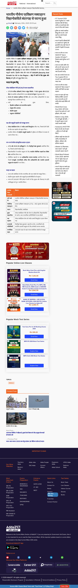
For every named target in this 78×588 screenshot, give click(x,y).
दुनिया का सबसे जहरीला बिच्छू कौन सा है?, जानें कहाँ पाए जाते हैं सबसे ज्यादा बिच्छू (61, 34)
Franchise (50, 499)
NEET (35, 490)
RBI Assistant (10, 510)
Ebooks (63, 491)
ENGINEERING (25, 501)
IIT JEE (36, 487)
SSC (21, 489)
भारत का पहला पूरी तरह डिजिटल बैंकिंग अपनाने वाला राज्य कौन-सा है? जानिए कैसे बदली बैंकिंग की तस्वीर (62, 99)
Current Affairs (42, 466)
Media (49, 488)
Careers (50, 493)
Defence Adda (66, 466)
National (22, 3)
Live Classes (65, 485)
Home (8, 8)
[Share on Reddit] (15, 27)
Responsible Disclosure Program (12, 580)
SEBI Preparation (10, 496)
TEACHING (23, 495)
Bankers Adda (20, 468)
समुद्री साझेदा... (10, 409)
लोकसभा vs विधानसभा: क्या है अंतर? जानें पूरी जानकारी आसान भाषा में (62, 149)
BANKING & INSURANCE (24, 485)
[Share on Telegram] (11, 27)
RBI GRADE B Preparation (10, 514)
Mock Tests (64, 482)
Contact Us (50, 485)
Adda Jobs (32, 462)
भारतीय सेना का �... (12, 426)
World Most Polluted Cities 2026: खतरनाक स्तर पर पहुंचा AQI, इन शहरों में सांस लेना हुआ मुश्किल (62, 159)
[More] (42, 1)
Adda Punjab (44, 462)
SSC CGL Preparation (10, 506)
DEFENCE (23, 498)
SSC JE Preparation (10, 501)
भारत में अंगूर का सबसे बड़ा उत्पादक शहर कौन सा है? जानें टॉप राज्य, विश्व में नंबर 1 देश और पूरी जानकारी (62, 171)
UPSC (22, 504)
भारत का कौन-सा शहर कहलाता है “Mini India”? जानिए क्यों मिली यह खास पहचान (62, 88)
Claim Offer (64, 586)
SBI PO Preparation (10, 487)
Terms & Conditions (48, 580)
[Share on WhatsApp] (7, 27)
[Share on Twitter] (23, 27)
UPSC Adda (67, 462)
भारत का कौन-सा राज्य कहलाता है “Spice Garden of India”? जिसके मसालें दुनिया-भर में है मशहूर (62, 57)
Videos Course (65, 488)
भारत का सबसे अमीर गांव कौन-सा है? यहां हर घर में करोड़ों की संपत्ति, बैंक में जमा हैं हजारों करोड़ (62, 68)
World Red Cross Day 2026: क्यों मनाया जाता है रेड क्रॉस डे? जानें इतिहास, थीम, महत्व (62, 110)
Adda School (56, 467)
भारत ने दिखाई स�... (34, 409)
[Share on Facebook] (19, 27)
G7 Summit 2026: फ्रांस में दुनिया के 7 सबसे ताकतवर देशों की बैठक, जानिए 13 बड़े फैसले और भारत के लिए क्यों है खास (62, 23)
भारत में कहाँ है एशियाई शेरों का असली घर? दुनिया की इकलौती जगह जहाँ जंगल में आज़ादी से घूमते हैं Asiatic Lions (62, 45)
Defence (11, 383)
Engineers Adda (55, 463)
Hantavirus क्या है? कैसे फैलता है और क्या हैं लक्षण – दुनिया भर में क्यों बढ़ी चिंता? (62, 130)
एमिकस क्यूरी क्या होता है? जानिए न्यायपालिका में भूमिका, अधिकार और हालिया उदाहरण (62, 140)
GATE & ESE (38, 484)
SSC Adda (32, 465)
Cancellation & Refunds (32, 580)
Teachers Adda (20, 463)
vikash (10, 23)
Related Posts (12, 391)
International (31, 3)
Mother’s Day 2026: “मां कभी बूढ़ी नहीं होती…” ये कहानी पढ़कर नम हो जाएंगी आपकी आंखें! (62, 120)
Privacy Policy (61, 580)
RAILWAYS (23, 492)
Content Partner (52, 502)
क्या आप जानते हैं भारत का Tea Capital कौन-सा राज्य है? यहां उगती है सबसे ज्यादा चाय (62, 78)
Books (63, 495)
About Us (50, 482)
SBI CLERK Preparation (10, 491)
